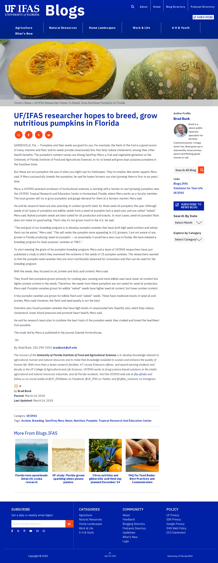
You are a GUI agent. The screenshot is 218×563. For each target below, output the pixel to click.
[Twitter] (18, 531)
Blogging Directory (134, 524)
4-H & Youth (86, 532)
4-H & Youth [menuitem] (181, 27)
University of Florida (177, 556)
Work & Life (86, 528)
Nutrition (79, 420)
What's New (130, 537)
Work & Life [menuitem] (141, 27)
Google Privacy (175, 524)
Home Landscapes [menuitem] (102, 27)
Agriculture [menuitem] (24, 27)
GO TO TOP (110, 556)
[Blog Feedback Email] (37, 531)
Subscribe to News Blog (191, 205)
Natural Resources (90, 519)
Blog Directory (175, 6)
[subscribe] (69, 523)
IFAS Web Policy (176, 528)
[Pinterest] (24, 531)
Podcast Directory (203, 6)
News (28, 103)
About (144, 6)
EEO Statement (175, 532)
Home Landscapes (90, 524)
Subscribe (205, 17)
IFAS (190, 556)
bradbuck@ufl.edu (65, 347)
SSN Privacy (173, 519)
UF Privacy (172, 515)
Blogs (65, 10)
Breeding (38, 420)
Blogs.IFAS (181, 183)
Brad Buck (182, 118)
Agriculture (85, 515)
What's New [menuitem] (24, 33)
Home (157, 6)
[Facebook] (12, 531)
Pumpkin (91, 420)
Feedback (129, 519)
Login (126, 541)
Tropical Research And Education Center (125, 420)
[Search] (132, 7)
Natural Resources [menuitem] (63, 27)
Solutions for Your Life (188, 188)
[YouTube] (30, 531)
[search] (201, 169)
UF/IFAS (32, 416)
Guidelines (129, 532)
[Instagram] (44, 531)
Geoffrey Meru (54, 420)
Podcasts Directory (134, 528)
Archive (26, 420)
